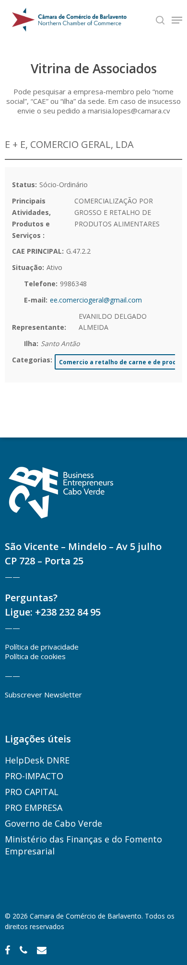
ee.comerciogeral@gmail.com (96, 299)
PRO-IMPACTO (34, 776)
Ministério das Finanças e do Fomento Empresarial (83, 845)
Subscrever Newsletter (43, 694)
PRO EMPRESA (33, 807)
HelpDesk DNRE (37, 760)
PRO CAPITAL (31, 791)
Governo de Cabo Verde (53, 823)
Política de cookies (35, 656)
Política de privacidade (42, 646)
